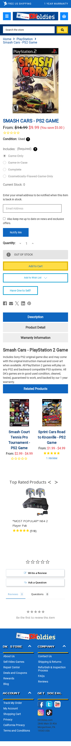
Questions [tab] (37, 594)
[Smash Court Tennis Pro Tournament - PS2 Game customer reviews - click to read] (19, 461)
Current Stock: (14, 184)
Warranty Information (35, 338)
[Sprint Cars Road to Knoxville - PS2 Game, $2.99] (51, 412)
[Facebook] (5, 303)
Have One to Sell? (20, 290)
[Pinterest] (29, 303)
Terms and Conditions (16, 730)
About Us (9, 656)
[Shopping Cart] (64, 16)
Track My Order (12, 702)
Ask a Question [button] (37, 582)
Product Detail (35, 327)
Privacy (7, 719)
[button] (51, 482)
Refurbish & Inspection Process (52, 669)
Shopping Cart (12, 714)
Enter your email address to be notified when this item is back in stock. (35, 197)
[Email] (11, 303)
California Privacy (14, 725)
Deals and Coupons (15, 672)
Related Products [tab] (35, 389)
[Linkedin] (23, 303)
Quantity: (9, 243)
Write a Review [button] (37, 573)
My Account (10, 708)
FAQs (41, 676)
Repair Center (11, 667)
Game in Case (17, 163)
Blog (6, 683)
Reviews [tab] (13, 594)
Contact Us (45, 656)
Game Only (15, 156)
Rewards (8, 678)
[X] (17, 303)
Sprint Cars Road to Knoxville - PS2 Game (52, 437)
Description (35, 317)
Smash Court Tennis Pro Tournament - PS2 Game (19, 440)
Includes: (17, 149)
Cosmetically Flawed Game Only (30, 176)
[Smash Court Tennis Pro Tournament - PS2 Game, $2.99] (19, 412)
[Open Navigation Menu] (7, 16)
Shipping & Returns (49, 661)
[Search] (62, 29)
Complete (14, 169)
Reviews (43, 681)
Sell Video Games (13, 661)
